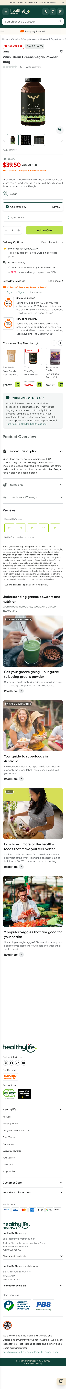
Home (5, 39)
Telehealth (8, 1164)
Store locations (11, 1295)
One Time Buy (18, 206)
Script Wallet (9, 1171)
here (35, 584)
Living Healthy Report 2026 (16, 1130)
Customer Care (12, 1182)
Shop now (51, 3)
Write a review (33, 67)
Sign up (22, 292)
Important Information (16, 1192)
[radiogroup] (33, 211)
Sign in (10, 292)
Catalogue (8, 1144)
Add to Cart (44, 230)
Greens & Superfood (51, 39)
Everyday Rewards (12, 1151)
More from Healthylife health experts (26, 424)
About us (7, 1116)
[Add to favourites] (61, 51)
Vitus (6, 51)
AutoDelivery (17, 217)
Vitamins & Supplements (24, 39)
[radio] (33, 206)
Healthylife (9, 1109)
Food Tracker (9, 1137)
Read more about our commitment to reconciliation (31, 1352)
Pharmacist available (14, 1256)
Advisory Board (10, 1123)
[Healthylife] (20, 11)
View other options (51, 242)
